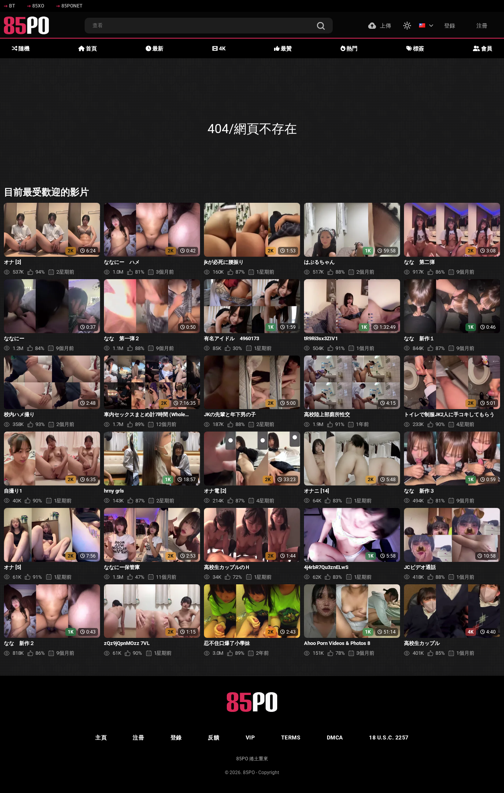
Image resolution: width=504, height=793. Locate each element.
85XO (38, 6)
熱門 (351, 48)
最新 (157, 48)
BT (12, 6)
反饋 (213, 737)
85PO (249, 772)
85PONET (71, 6)
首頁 (91, 48)
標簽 (418, 48)
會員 (486, 48)
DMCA (335, 737)
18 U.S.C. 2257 (389, 737)
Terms (291, 737)
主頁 (101, 737)
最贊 (286, 48)
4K (222, 48)
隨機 (23, 48)
